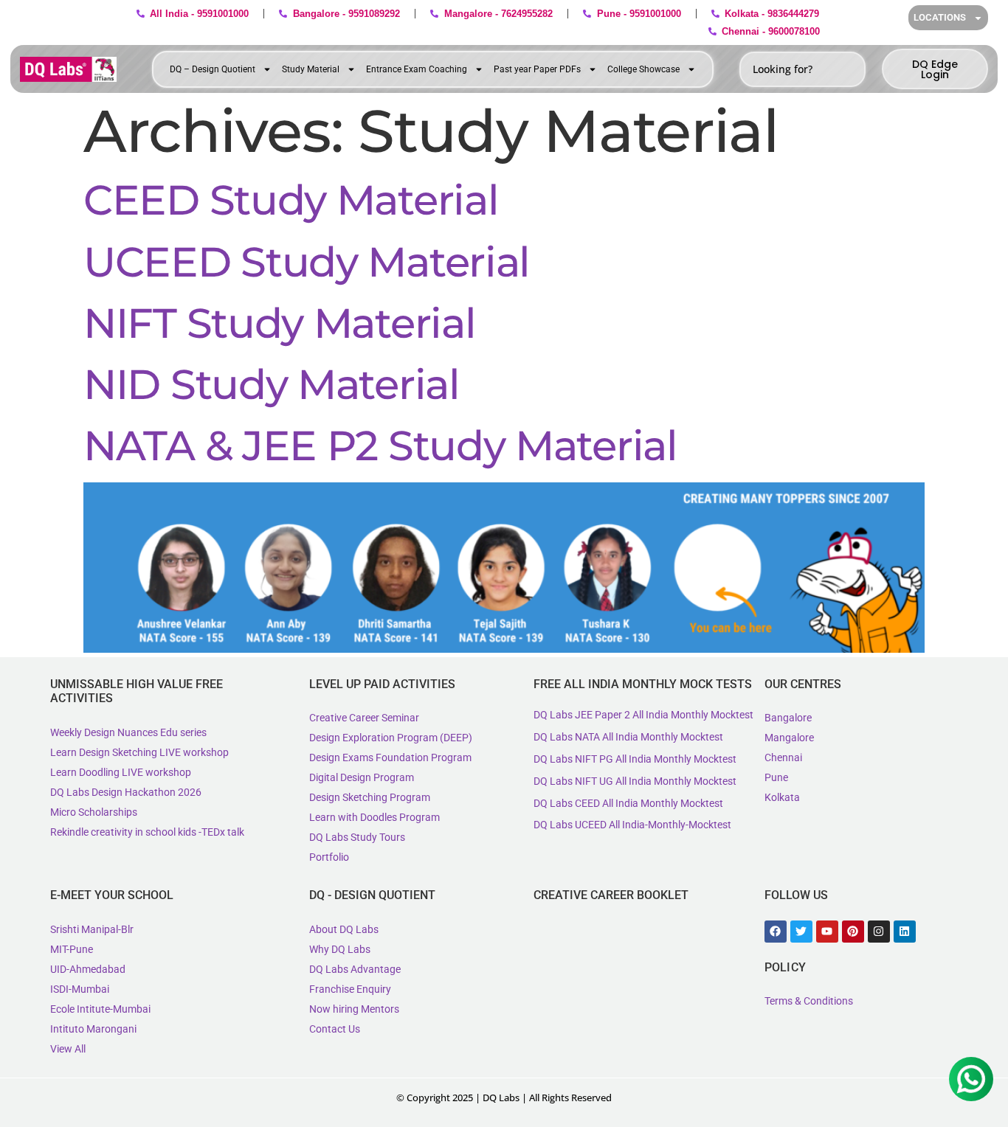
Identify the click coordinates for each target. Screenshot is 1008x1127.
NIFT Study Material (279, 323)
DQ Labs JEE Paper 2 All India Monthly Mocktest (643, 715)
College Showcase (643, 69)
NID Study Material (271, 384)
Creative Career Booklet (611, 895)
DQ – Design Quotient (212, 69)
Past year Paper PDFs (537, 69)
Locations (940, 17)
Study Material (310, 69)
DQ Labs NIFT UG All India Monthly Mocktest (635, 781)
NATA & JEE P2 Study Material (380, 445)
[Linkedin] (905, 931)
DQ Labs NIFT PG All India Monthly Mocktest (635, 759)
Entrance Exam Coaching (416, 69)
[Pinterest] (853, 931)
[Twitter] (801, 931)
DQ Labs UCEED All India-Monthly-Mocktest (632, 824)
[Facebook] (775, 931)
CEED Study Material (290, 200)
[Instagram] (879, 931)
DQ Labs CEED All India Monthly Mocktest (628, 803)
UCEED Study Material (306, 262)
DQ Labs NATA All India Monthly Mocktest (628, 737)
